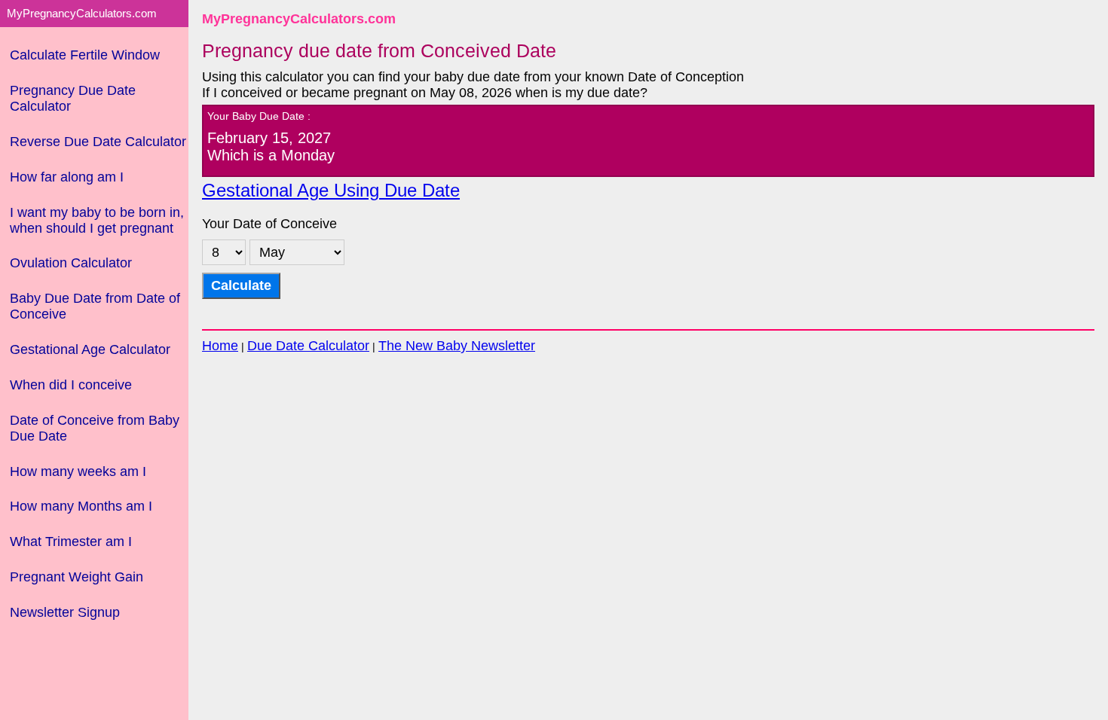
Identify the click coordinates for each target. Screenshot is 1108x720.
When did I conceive (71, 384)
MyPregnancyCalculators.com (299, 18)
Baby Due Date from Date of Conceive (95, 306)
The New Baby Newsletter (456, 345)
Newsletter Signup (65, 612)
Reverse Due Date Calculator (98, 141)
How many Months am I (81, 506)
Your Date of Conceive (269, 223)
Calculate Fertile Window (85, 55)
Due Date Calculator (308, 345)
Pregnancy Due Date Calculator (73, 98)
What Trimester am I (71, 541)
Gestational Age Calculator (90, 349)
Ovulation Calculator (71, 262)
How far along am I (67, 177)
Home (220, 345)
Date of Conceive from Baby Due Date (94, 428)
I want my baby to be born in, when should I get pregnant (97, 220)
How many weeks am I (78, 471)
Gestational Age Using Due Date (331, 190)
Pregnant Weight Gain (76, 576)
